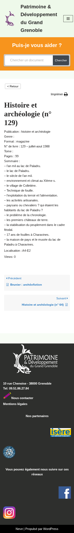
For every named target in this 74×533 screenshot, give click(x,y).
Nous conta (19, 397)
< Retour (12, 86)
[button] (59, 94)
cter (30, 397)
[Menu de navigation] (68, 18)
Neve (19, 529)
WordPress (50, 529)
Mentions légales (15, 404)
